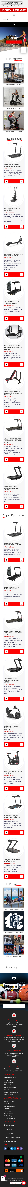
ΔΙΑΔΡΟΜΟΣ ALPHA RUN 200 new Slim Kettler (12, 302)
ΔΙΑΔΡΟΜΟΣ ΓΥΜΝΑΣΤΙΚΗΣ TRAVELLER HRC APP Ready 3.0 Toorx (13, 440)
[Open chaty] (24, 1183)
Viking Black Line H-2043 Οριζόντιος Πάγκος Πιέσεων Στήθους (13, 347)
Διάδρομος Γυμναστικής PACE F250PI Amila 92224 (12, 165)
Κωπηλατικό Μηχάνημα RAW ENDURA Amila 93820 (13, 255)
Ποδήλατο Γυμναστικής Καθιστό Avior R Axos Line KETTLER (12, 727)
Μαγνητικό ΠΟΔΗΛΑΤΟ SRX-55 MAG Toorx (13, 772)
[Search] (24, 19)
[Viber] (21, 1148)
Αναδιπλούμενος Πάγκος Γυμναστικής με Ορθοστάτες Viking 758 (13, 393)
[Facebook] (5, 1148)
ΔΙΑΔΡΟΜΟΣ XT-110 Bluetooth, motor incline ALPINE (11, 488)
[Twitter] (11, 1148)
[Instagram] (8, 1148)
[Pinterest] (18, 1148)
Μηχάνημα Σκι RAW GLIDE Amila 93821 (12, 209)
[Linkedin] (14, 1148)
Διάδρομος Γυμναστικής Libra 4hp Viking (12, 860)
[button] (14, 15)
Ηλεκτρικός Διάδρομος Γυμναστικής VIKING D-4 (12, 816)
